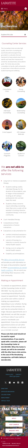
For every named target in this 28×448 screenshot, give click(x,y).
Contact (18, 374)
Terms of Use (6, 443)
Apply (14, 418)
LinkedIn (22, 382)
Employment (5, 397)
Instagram (18, 382)
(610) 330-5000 (14, 376)
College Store (5, 394)
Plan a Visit (9, 374)
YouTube (14, 382)
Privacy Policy (16, 443)
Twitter (5, 382)
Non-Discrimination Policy (10, 445)
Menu (5, 9)
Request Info (14, 430)
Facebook (9, 382)
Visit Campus (14, 424)
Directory (4, 388)
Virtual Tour (5, 400)
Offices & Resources (7, 391)
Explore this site (7, 35)
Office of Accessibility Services (14, 260)
